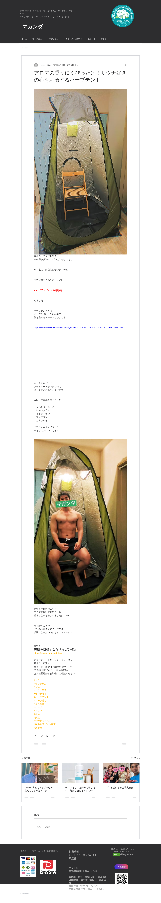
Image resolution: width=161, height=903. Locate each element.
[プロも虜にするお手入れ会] (121, 773)
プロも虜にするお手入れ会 (119, 787)
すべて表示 (135, 758)
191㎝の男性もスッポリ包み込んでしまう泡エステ (39, 789)
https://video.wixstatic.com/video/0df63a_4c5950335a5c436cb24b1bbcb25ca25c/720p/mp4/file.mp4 (78, 327)
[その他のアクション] (125, 65)
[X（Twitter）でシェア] (41, 736)
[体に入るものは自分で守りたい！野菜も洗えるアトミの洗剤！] (80, 773)
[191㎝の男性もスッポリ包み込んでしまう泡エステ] (40, 773)
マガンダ (32, 26)
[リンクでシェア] (53, 736)
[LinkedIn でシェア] (47, 736)
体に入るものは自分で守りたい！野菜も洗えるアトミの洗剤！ (80, 789)
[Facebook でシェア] (35, 736)
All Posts (24, 48)
